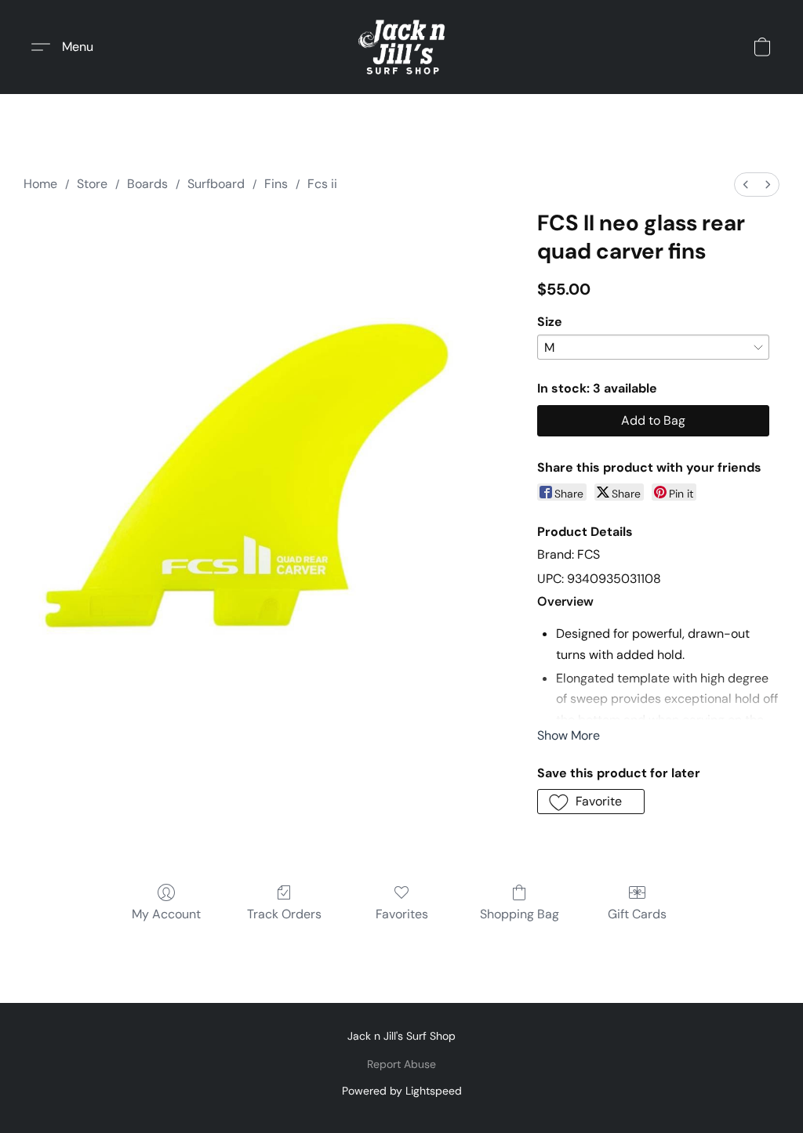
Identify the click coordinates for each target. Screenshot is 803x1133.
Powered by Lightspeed (402, 1091)
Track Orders (284, 914)
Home (40, 184)
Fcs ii (322, 184)
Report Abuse (401, 1064)
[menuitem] (746, 184)
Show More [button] (568, 735)
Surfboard (216, 184)
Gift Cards (637, 914)
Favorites (402, 914)
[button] (401, 47)
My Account (166, 914)
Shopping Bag (519, 914)
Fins (276, 184)
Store (92, 184)
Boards (147, 184)
